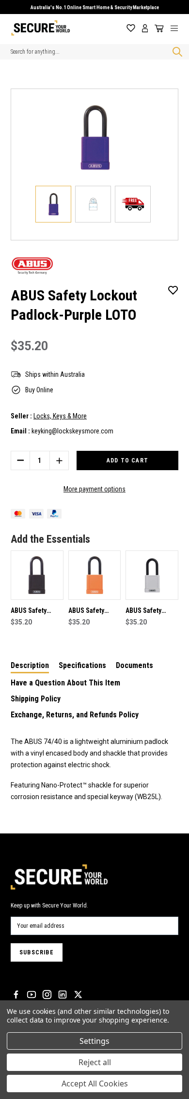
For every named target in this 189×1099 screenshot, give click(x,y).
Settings (94, 1041)
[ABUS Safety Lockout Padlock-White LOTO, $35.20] (152, 575)
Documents (134, 665)
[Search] (175, 51)
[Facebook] (16, 994)
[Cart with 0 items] (157, 28)
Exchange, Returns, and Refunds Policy (75, 714)
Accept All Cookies (95, 1083)
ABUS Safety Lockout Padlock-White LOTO (151, 611)
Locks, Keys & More (60, 416)
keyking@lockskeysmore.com (72, 431)
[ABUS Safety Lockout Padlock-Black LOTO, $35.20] (37, 575)
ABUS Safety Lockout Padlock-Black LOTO (36, 611)
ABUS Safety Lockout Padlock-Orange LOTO (94, 611)
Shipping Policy (36, 698)
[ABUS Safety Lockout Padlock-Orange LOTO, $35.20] (95, 575)
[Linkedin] (62, 994)
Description (30, 665)
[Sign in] (145, 28)
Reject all (95, 1062)
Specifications (82, 665)
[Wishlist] (131, 28)
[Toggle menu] (178, 28)
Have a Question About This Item (65, 682)
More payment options (94, 489)
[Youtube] (31, 994)
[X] (78, 994)
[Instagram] (47, 994)
